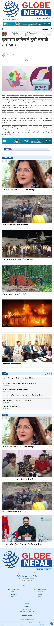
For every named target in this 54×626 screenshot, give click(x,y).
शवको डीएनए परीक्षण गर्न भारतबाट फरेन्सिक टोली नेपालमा (18, 259)
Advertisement (13, 623)
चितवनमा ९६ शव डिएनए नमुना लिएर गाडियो (14, 294)
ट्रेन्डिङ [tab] (48, 374)
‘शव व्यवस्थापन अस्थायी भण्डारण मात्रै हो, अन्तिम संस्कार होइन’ (19, 384)
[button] (51, 29)
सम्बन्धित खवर (7, 157)
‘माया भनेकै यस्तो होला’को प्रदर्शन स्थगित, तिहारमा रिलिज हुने (19, 190)
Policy (19, 623)
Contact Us (23, 623)
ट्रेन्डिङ (4, 415)
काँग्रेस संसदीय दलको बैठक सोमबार (12, 364)
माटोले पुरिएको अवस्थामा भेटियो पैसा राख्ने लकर (15, 224)
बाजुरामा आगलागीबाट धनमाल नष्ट (12, 329)
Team (8, 623)
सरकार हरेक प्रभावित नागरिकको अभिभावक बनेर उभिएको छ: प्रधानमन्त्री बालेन (23, 395)
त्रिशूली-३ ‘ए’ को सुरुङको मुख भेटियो (12, 406)
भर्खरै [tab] (5, 374)
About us (3, 623)
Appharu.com (41, 624)
